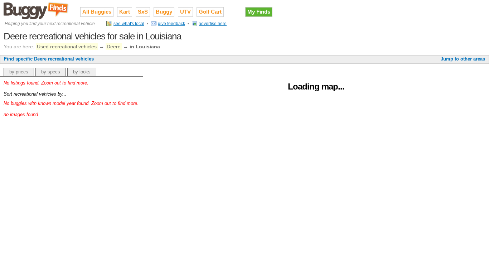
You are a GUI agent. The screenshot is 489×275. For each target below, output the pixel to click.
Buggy (164, 12)
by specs (50, 71)
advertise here (213, 23)
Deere (114, 46)
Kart (124, 12)
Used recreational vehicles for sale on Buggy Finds (36, 10)
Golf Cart (210, 12)
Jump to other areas (463, 59)
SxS (143, 12)
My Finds (258, 12)
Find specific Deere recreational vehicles (49, 59)
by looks (82, 71)
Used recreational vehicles (67, 46)
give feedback (171, 23)
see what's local (128, 23)
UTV (185, 12)
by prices (18, 71)
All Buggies (96, 12)
